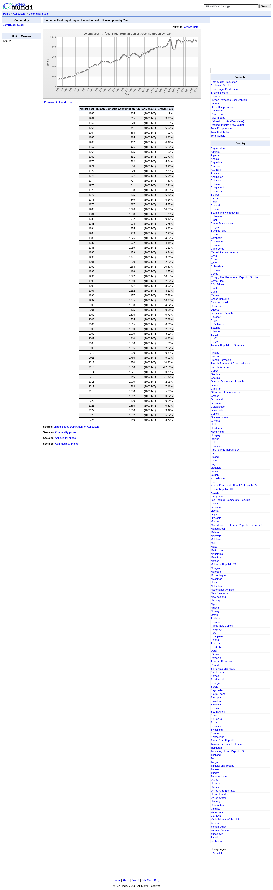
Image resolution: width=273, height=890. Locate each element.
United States (219, 797)
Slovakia (216, 701)
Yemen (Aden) (219, 826)
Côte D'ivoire (218, 284)
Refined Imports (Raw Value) (227, 124)
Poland (215, 639)
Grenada (216, 403)
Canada (215, 245)
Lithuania (216, 517)
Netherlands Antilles (222, 589)
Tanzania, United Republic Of (228, 751)
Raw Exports (218, 114)
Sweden (215, 733)
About (125, 880)
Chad (214, 255)
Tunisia (215, 769)
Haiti (213, 424)
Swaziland (217, 729)
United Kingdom (220, 794)
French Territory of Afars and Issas (231, 363)
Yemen (215, 823)
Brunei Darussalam (222, 223)
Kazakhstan (218, 478)
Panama (215, 622)
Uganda (215, 783)
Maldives (216, 539)
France (215, 356)
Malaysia (216, 535)
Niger (214, 604)
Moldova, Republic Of (223, 564)
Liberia (214, 510)
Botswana (216, 216)
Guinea (215, 413)
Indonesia (216, 446)
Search (135, 880)
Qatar (214, 650)
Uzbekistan (217, 805)
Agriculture (19, 13)
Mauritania (217, 553)
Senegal (215, 683)
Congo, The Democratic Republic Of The (234, 277)
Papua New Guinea (222, 625)
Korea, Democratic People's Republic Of (234, 485)
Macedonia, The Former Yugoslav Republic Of (237, 525)
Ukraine (215, 787)
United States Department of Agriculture (76, 426)
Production (217, 110)
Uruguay (215, 801)
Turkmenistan (219, 776)
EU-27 (214, 341)
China (214, 262)
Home (6, 13)
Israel (214, 460)
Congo (214, 273)
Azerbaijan (217, 176)
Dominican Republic (222, 313)
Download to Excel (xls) (58, 102)
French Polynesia (221, 359)
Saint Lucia (217, 672)
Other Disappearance (223, 107)
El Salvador (217, 324)
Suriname (216, 726)
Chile (214, 259)
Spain (214, 715)
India (213, 442)
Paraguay (216, 629)
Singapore (216, 697)
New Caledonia (219, 593)
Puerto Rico (217, 647)
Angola (215, 158)
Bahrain (215, 184)
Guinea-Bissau (219, 417)
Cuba (214, 291)
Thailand (216, 754)
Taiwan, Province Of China (226, 744)
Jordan (215, 474)
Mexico (215, 560)
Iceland (215, 438)
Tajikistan (216, 747)
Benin (214, 201)
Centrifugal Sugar (39, 13)
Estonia (215, 327)
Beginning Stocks (221, 85)
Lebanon (216, 507)
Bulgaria (215, 227)
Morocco (216, 571)
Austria (215, 173)
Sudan (214, 722)
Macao (215, 521)
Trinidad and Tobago (222, 765)
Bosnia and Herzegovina (225, 212)
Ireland (215, 456)
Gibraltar (216, 388)
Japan (214, 471)
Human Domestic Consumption (229, 99)
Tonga (214, 762)
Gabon (214, 370)
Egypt (214, 320)
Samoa (215, 675)
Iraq (213, 453)
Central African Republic (225, 252)
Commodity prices (65, 432)
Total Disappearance (222, 128)
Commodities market (67, 443)
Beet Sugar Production (224, 81)
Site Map (147, 880)
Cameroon (217, 241)
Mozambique (218, 575)
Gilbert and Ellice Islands (225, 392)
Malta (214, 546)
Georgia (215, 377)
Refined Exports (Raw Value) (227, 121)
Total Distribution (220, 132)
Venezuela (217, 812)
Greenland (217, 399)
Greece (215, 395)
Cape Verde (217, 248)
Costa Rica (217, 280)
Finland (215, 352)
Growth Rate (191, 26)
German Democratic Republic (228, 381)
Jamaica (216, 467)
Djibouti (215, 309)
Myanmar (216, 578)
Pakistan (216, 618)
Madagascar (218, 528)
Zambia (215, 837)
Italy (213, 464)
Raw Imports (218, 117)
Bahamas (216, 180)
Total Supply (218, 135)
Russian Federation (222, 661)
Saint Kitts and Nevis (223, 668)
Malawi (215, 532)
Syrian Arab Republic (223, 740)
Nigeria (215, 607)
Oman (214, 614)
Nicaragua (216, 600)
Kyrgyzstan (217, 496)
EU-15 (214, 334)
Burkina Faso (218, 230)
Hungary (215, 435)
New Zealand (218, 596)
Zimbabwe (217, 841)
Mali (213, 543)
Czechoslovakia (220, 302)
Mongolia (216, 568)
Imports (215, 103)
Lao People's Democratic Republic (230, 499)
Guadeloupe (218, 406)
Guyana (215, 420)
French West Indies (222, 367)
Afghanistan (218, 148)
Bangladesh (217, 187)
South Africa (218, 711)
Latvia (214, 503)
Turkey (215, 772)
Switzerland (217, 736)
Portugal (215, 643)
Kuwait (215, 492)
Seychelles (217, 690)
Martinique (217, 550)
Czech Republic (220, 298)
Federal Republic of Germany (228, 345)
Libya (214, 514)
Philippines (217, 636)
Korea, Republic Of (222, 489)
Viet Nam (216, 815)
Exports (215, 96)
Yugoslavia (217, 833)
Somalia (215, 708)
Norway (215, 611)
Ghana (214, 385)
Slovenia (216, 704)
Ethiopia (215, 331)
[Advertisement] (18, 106)
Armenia (215, 166)
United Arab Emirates (223, 790)
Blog (156, 880)
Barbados (216, 191)
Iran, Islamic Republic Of (225, 449)
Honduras (216, 428)
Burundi (215, 234)
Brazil (214, 219)
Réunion (215, 654)
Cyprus (215, 295)
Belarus (215, 194)
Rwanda (215, 665)
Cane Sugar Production (224, 89)
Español (217, 853)
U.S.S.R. (216, 780)
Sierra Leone (218, 693)
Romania (216, 657)
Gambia (215, 374)
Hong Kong (217, 431)
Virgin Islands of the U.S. (225, 819)
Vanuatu (215, 808)
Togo (213, 758)
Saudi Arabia (218, 679)
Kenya (214, 482)
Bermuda (216, 205)
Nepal (214, 582)
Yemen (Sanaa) (220, 830)
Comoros (216, 270)
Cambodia (216, 237)
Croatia (215, 288)
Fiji (212, 349)
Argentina (216, 162)
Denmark (216, 306)
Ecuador (215, 316)
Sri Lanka (216, 718)
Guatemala (217, 410)
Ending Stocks (219, 92)
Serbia (214, 686)
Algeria (215, 155)
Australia (216, 169)
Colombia (217, 266)
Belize (214, 198)
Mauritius (216, 557)
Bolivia (215, 209)
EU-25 (214, 338)
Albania (215, 151)
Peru (213, 632)
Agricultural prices (65, 437)
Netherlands (218, 586)
